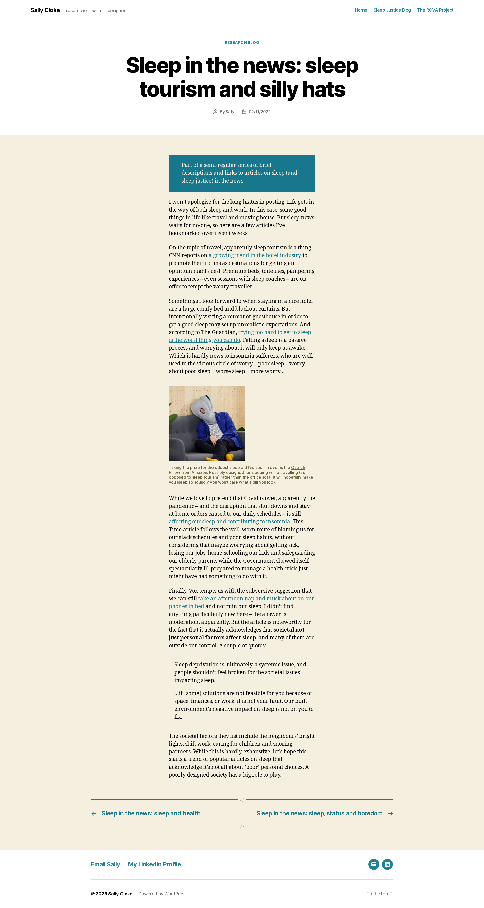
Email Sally (105, 864)
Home (361, 10)
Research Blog (242, 42)
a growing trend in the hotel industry (255, 255)
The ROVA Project (435, 10)
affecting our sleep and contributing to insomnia (229, 521)
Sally (230, 111)
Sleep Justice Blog (392, 10)
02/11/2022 (260, 111)
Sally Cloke (45, 10)
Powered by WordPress (162, 893)
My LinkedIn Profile (154, 864)
